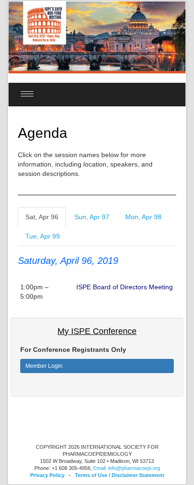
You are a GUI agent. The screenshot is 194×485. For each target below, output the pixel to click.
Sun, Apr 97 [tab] (91, 217)
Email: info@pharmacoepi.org (126, 468)
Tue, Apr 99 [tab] (42, 236)
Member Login (44, 366)
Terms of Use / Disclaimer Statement (119, 475)
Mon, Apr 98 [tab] (143, 217)
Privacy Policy (47, 475)
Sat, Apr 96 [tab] (41, 217)
